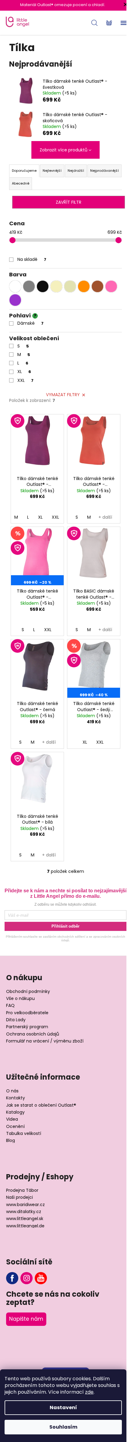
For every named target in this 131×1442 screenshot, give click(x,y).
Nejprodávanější (104, 170)
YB (41, 1278)
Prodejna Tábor (22, 1190)
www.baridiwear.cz (25, 1205)
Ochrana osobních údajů (32, 1034)
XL (24, 371)
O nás (12, 1091)
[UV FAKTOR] (37, 443)
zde (89, 1391)
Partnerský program (27, 1027)
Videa (12, 1119)
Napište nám (26, 1319)
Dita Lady (16, 1020)
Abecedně (20, 183)
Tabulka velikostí (23, 1133)
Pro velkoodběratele (27, 1013)
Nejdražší (76, 170)
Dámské (30, 323)
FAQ (10, 1005)
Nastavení (63, 1407)
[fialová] (15, 300)
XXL (25, 380)
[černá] (43, 286)
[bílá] (15, 286)
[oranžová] (84, 286)
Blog (10, 1140)
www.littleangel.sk (24, 1219)
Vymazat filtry (63, 395)
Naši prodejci (19, 1197)
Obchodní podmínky (28, 991)
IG (26, 1278)
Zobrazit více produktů (63, 150)
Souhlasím (63, 1426)
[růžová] (111, 286)
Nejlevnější (52, 170)
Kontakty (15, 1098)
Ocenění (15, 1126)
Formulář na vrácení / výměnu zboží (44, 1041)
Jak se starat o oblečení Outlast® (41, 1105)
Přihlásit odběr (65, 926)
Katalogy (15, 1112)
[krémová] (56, 286)
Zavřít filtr (68, 202)
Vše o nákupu (20, 998)
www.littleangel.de (25, 1226)
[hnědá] (97, 286)
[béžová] (70, 286)
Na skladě (31, 259)
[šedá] (29, 286)
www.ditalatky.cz (23, 1212)
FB (12, 1278)
